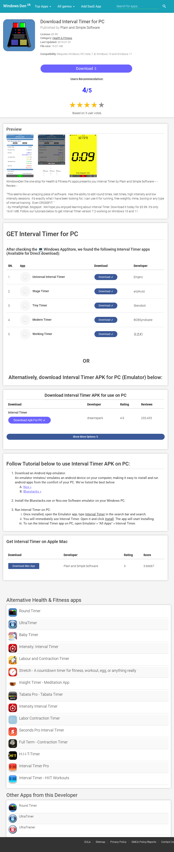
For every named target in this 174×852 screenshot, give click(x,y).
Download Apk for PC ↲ (29, 420)
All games (65, 6)
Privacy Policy (118, 842)
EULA (87, 842)
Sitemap (100, 842)
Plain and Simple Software (80, 28)
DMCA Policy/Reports (144, 842)
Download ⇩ (86, 68)
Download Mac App (24, 566)
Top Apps (42, 6)
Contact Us (167, 842)
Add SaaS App (91, 6)
